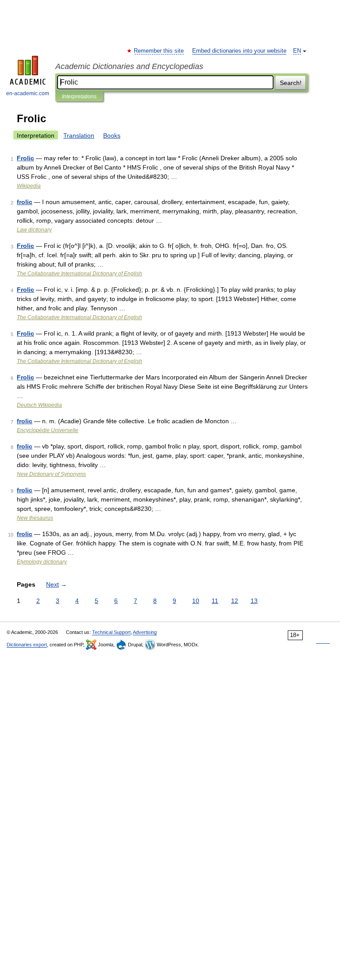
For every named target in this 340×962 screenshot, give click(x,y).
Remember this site (159, 51)
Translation (78, 135)
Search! (290, 82)
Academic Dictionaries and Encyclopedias (129, 66)
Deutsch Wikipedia (39, 405)
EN (297, 51)
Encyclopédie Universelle (47, 430)
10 (195, 600)
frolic (24, 201)
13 (254, 600)
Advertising (145, 632)
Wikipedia (29, 186)
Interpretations (79, 96)
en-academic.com (27, 93)
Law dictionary (34, 230)
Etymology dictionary (42, 562)
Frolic (25, 158)
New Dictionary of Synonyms (51, 474)
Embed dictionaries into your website (239, 51)
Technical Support (111, 632)
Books (111, 135)
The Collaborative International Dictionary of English (79, 273)
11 (215, 600)
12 (234, 600)
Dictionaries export (27, 644)
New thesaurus (35, 518)
